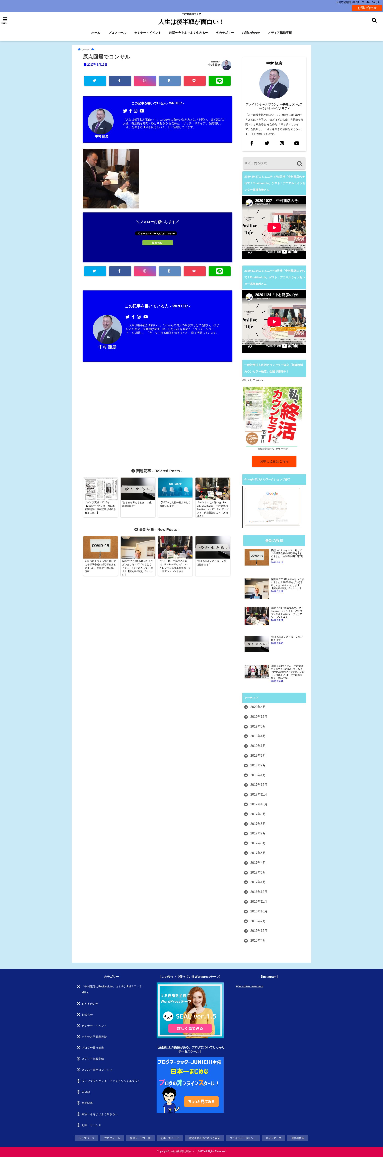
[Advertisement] (157, 409)
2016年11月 (258, 901)
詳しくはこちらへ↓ (253, 380)
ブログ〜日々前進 (93, 1047)
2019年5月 (258, 726)
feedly (159, 242)
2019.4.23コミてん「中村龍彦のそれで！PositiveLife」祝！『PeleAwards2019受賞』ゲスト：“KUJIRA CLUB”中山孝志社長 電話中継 (287, 672)
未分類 (86, 1092)
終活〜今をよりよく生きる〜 (188, 32)
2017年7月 (258, 833)
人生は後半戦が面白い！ (191, 21)
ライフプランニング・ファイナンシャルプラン (111, 1081)
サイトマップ (273, 1138)
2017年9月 (258, 814)
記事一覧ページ (170, 1138)
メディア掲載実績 (280, 32)
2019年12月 (259, 716)
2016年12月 (259, 891)
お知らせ (87, 1014)
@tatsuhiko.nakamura (249, 986)
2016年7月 (258, 921)
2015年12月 (259, 930)
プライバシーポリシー (243, 1138)
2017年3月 (258, 872)
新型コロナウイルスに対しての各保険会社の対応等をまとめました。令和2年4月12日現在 (287, 555)
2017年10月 (259, 804)
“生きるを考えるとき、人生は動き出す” (287, 638)
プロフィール (117, 32)
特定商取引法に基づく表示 (204, 1138)
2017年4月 (258, 862)
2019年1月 (258, 745)
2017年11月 (258, 794)
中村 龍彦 (214, 64)
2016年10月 (259, 911)
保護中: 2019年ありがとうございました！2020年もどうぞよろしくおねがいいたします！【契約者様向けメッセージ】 (287, 583)
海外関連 (87, 1103)
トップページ (86, 1138)
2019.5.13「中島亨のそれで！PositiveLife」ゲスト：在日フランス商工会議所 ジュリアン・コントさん (287, 612)
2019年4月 (258, 736)
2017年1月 (258, 882)
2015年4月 (258, 940)
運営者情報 (297, 1138)
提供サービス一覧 (140, 1138)
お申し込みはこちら (274, 461)
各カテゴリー (225, 32)
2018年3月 (258, 755)
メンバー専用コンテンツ (97, 1069)
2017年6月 (258, 843)
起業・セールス (91, 1125)
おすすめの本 (90, 1003)
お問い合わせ (367, 8)
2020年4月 (258, 707)
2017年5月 (258, 853)
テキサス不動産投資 (94, 1036)
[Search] (299, 163)
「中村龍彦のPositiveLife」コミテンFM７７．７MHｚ (112, 989)
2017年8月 (258, 823)
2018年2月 (258, 765)
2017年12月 (259, 784)
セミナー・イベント (147, 32)
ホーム (95, 32)
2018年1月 (258, 775)
